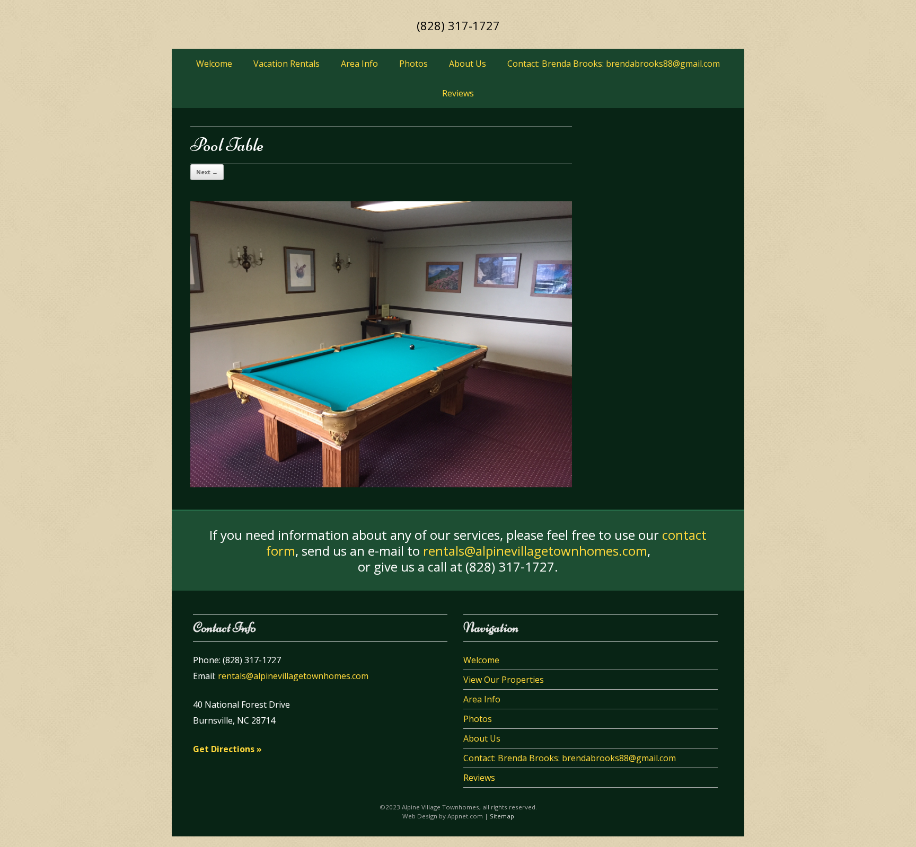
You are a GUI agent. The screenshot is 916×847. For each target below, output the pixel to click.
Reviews (458, 93)
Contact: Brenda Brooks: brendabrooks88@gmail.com (613, 63)
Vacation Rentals (286, 63)
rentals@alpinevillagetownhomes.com (535, 550)
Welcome (214, 63)
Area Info (359, 63)
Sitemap (502, 816)
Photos (413, 63)
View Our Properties (503, 679)
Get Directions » (227, 749)
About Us (467, 63)
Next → (207, 172)
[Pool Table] (381, 484)
